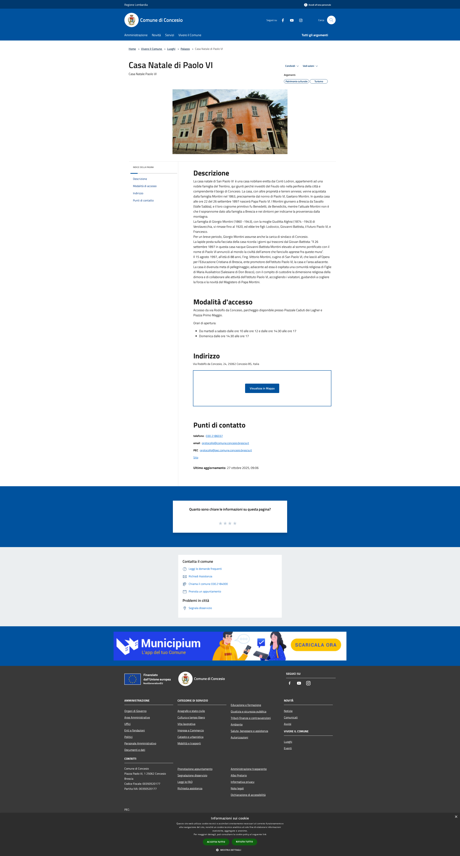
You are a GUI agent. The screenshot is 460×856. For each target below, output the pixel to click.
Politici (128, 737)
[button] (230, 850)
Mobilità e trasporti (189, 743)
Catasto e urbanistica (190, 737)
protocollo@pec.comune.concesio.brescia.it (226, 450)
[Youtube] (290, 19)
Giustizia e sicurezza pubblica (248, 711)
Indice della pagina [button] (143, 167)
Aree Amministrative (137, 717)
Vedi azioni (309, 66)
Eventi (288, 748)
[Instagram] (299, 19)
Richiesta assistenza (190, 788)
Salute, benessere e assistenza (249, 731)
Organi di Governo (135, 711)
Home (132, 49)
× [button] (456, 816)
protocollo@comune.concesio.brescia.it (225, 443)
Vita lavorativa (186, 724)
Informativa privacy (242, 782)
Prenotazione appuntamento (195, 769)
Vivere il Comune (152, 49)
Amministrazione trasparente (249, 769)
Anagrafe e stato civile (191, 711)
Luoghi (171, 49)
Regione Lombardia (136, 5)
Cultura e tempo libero (191, 717)
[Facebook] (281, 19)
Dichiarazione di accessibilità (248, 795)
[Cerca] (331, 20)
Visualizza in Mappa (262, 388)
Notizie (288, 711)
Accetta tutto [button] (216, 841)
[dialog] (230, 834)
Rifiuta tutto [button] (244, 841)
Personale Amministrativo (140, 743)
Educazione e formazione (246, 705)
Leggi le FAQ (185, 782)
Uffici (127, 724)
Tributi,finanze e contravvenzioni (251, 718)
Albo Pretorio (239, 775)
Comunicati (291, 717)
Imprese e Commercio (191, 730)
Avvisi (287, 724)
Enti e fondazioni (134, 730)
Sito (195, 457)
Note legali (237, 788)
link (264, 834)
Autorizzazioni (239, 737)
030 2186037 (214, 436)
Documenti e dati (134, 750)
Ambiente (237, 724)
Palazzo (185, 49)
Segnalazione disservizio (192, 775)
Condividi (290, 66)
